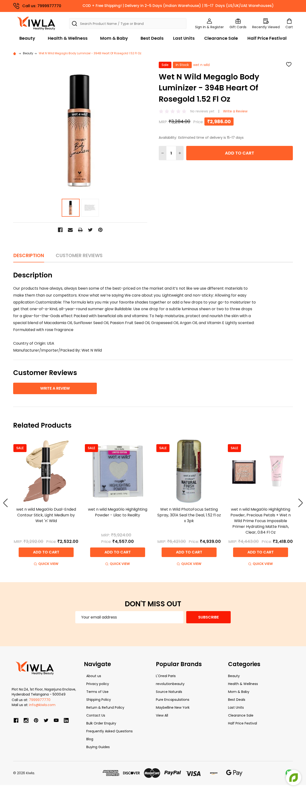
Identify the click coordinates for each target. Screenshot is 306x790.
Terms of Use (97, 691)
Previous (5, 503)
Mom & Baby (114, 38)
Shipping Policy (98, 699)
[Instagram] (26, 720)
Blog (89, 739)
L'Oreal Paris (166, 676)
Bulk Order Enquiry (101, 723)
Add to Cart (239, 153)
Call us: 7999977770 (41, 5)
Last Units (184, 38)
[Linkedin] (66, 720)
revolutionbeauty (170, 683)
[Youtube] (56, 720)
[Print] (80, 230)
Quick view (48, 563)
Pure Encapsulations (172, 699)
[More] (305, 6)
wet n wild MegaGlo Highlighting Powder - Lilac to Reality (117, 512)
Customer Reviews (79, 255)
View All (162, 715)
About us (93, 676)
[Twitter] (90, 230)
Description (28, 255)
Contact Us (95, 715)
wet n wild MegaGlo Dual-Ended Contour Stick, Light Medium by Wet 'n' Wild (46, 515)
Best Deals (152, 38)
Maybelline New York (173, 707)
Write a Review (235, 111)
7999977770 (39, 699)
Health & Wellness (67, 38)
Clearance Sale (221, 38)
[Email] (70, 230)
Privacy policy (97, 683)
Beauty (27, 38)
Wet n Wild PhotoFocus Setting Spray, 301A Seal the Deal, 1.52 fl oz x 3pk (189, 515)
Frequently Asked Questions (109, 731)
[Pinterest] (100, 230)
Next (300, 503)
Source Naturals (169, 691)
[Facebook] (60, 230)
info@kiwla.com (42, 704)
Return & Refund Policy (105, 707)
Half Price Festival (267, 38)
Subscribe (208, 617)
